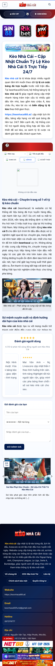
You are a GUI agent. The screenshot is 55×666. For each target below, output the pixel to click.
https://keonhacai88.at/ (15, 594)
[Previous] (3, 482)
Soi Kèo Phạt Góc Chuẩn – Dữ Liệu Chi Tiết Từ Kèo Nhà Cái (27, 488)
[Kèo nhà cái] (27, 533)
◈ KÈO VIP (14, 14)
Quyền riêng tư (39, 581)
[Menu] (4, 4)
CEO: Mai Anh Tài (30, 574)
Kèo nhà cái (10, 543)
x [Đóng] (8, 638)
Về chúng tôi (11, 574)
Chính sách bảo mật (18, 581)
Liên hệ (47, 574)
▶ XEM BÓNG (41, 14)
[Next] (51, 482)
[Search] (49, 4)
